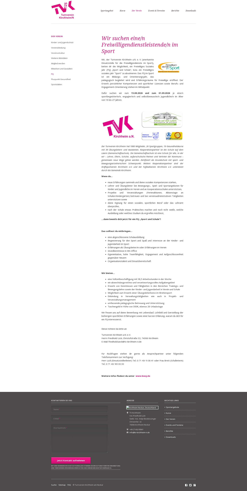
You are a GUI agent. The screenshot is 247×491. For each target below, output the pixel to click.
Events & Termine (156, 11)
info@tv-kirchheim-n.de (140, 432)
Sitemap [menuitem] (62, 485)
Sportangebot (107, 11)
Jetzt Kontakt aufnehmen (71, 460)
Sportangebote (172, 407)
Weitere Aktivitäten (59, 58)
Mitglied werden (58, 63)
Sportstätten (56, 84)
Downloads (191, 11)
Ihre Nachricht (60, 427)
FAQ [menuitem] (69, 485)
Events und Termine (174, 425)
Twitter (190, 485)
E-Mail (57, 418)
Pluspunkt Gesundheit (61, 79)
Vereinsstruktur (58, 53)
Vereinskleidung (58, 47)
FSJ (52, 74)
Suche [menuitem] (54, 485)
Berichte (175, 11)
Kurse (122, 11)
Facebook (186, 485)
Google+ (194, 485)
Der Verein (137, 11)
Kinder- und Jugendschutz (62, 42)
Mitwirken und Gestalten (61, 68)
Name (57, 409)
